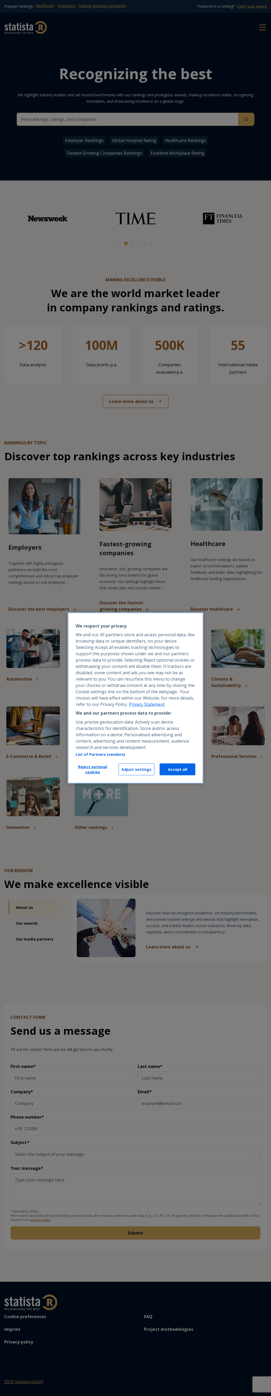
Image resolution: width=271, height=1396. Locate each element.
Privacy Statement (147, 704)
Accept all (177, 769)
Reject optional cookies (92, 769)
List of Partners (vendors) (100, 754)
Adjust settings (136, 769)
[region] (135, 698)
